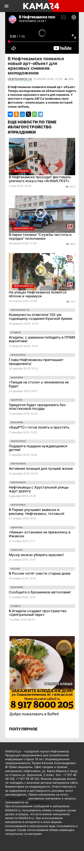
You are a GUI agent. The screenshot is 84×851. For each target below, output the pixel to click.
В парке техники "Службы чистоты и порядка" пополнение (40, 236)
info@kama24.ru (16, 798)
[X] (28, 114)
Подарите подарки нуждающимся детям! (38, 448)
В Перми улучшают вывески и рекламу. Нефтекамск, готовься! (36, 511)
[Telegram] (40, 114)
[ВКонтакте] (10, 114)
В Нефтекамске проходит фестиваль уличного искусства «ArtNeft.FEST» (40, 179)
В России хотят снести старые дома (39, 573)
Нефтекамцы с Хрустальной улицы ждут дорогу (38, 489)
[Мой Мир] (22, 114)
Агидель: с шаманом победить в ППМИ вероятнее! (42, 339)
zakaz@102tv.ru (39, 802)
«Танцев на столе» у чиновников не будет (39, 384)
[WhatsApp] (34, 114)
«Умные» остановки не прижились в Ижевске (39, 534)
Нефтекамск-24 (20, 79)
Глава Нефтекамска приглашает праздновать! (36, 362)
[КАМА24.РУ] (42, 6)
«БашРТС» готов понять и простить (39, 427)
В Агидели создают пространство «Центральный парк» (38, 613)
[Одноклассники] (16, 114)
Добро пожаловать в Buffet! (34, 714)
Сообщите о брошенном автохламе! (40, 592)
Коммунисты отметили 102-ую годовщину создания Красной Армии (40, 316)
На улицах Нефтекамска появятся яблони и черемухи (37, 294)
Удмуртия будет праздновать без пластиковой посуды (37, 407)
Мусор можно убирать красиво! (36, 555)
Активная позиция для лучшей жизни (41, 468)
